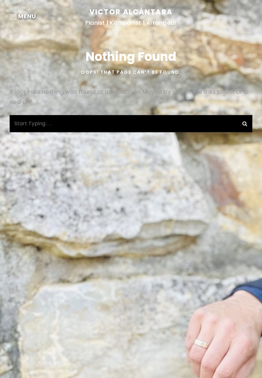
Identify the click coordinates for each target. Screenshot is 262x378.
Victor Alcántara (131, 12)
